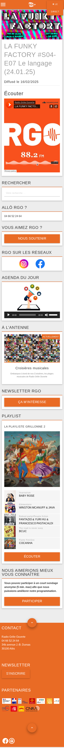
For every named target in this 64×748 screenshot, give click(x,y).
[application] (32, 315)
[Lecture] (8, 315)
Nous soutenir (32, 238)
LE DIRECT (55, 8)
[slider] (53, 315)
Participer (32, 601)
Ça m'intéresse (32, 402)
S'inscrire (15, 673)
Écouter (32, 556)
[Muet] (46, 315)
